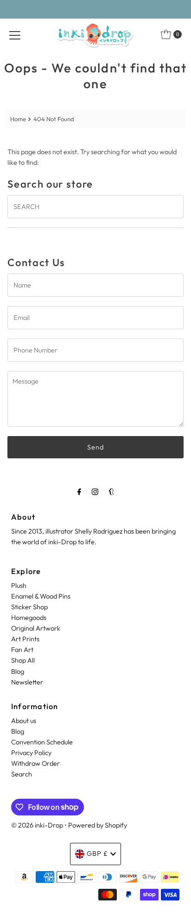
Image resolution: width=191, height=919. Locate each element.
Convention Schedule (42, 742)
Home (18, 119)
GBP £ (97, 853)
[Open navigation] (14, 34)
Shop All (23, 660)
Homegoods (28, 617)
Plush (18, 585)
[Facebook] (79, 491)
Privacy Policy (31, 753)
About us (23, 721)
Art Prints (25, 639)
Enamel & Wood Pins (40, 596)
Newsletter (27, 682)
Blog (17, 671)
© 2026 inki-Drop (37, 825)
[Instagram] (95, 491)
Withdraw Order (35, 763)
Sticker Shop (29, 607)
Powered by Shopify (97, 825)
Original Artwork (35, 628)
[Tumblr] (111, 491)
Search (21, 774)
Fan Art (22, 649)
